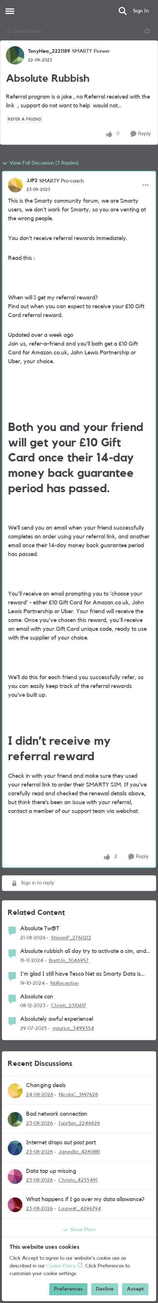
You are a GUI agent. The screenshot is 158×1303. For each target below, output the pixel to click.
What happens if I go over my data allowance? (85, 1199)
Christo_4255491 (77, 1180)
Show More (83, 1229)
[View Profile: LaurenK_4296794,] (15, 1204)
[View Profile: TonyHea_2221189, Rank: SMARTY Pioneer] (15, 55)
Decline (105, 1289)
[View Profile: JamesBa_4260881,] (15, 1148)
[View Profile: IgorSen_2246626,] (15, 1119)
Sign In (141, 11)
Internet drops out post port (61, 1142)
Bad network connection (56, 1114)
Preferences (68, 1289)
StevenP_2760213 (71, 938)
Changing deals (46, 1085)
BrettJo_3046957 (69, 960)
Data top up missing (51, 1171)
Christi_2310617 (68, 1005)
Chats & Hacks (27, 31)
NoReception (64, 983)
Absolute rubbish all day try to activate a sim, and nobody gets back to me (83, 951)
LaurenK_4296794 (79, 1208)
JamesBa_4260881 (79, 1152)
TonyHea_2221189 (49, 51)
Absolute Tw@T (39, 928)
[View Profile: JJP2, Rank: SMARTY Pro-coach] (15, 185)
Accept (135, 1289)
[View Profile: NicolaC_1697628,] (15, 1090)
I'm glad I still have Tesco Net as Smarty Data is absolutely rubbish (80, 974)
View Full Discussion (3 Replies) (44, 163)
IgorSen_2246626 (79, 1123)
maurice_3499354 (73, 1028)
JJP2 (31, 180)
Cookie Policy (61, 1266)
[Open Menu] (147, 31)
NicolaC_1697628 (78, 1094)
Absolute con (36, 997)
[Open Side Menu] (10, 10)
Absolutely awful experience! (56, 1019)
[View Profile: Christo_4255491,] (15, 1176)
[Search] (122, 11)
